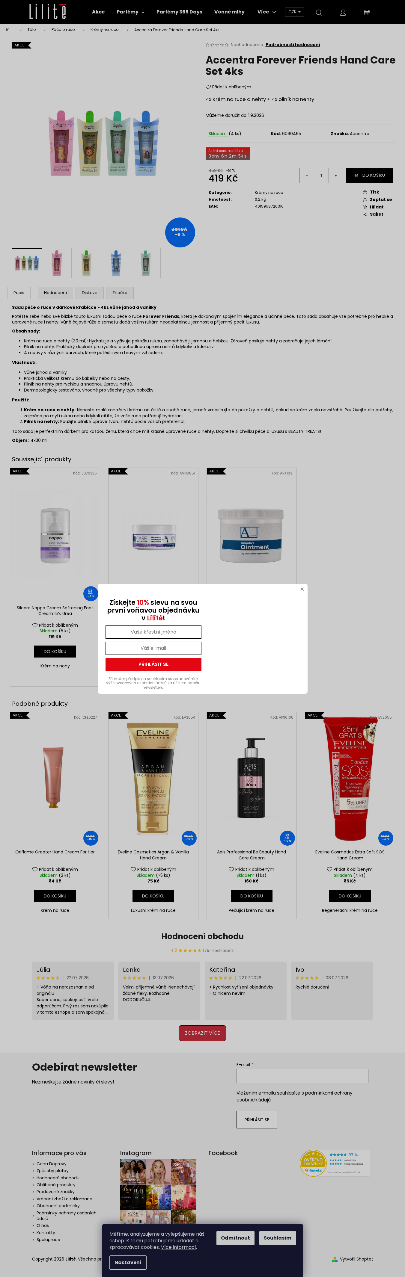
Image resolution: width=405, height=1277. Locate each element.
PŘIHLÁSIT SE (153, 664)
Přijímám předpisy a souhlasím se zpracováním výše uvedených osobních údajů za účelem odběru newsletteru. (153, 683)
